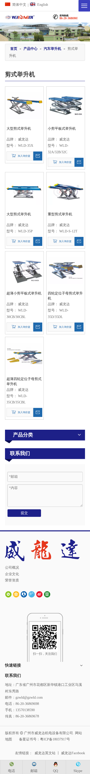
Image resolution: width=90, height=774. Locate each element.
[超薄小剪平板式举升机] (24, 270)
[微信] (8, 594)
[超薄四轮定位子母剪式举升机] (24, 356)
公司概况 (12, 567)
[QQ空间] (16, 594)
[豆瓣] (47, 594)
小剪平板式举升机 (62, 128)
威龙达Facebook (73, 753)
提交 (24, 513)
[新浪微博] (39, 594)
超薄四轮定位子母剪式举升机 (24, 381)
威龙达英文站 (45, 753)
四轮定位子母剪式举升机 (65, 295)
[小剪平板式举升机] (66, 105)
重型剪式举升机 (60, 214)
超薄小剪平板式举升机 (24, 293)
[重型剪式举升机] (66, 191)
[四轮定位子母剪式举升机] (66, 270)
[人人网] (24, 594)
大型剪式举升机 (18, 128)
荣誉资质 (12, 580)
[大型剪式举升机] (24, 105)
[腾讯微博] (31, 594)
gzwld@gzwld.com (29, 697)
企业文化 (12, 574)
